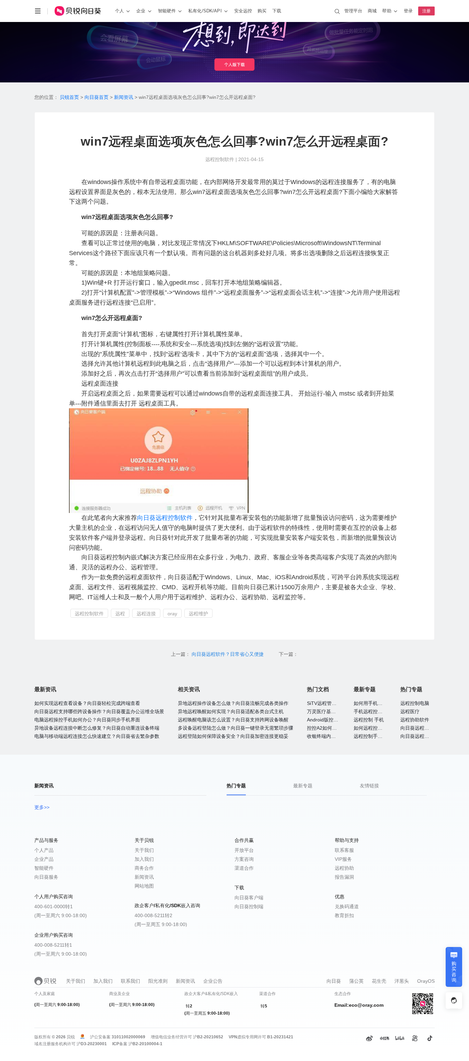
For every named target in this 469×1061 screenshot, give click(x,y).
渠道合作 (244, 868)
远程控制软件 (174, 517)
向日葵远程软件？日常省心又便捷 (228, 654)
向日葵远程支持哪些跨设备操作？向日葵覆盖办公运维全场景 (99, 711)
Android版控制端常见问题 (334, 719)
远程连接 (146, 613)
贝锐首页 (69, 97)
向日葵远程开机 (417, 736)
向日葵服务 (46, 877)
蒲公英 (356, 981)
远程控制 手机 (369, 719)
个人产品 (44, 850)
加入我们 (144, 859)
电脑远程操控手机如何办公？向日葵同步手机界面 (87, 719)
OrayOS (426, 981)
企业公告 (212, 981)
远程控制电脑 (414, 703)
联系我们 (130, 981)
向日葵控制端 (249, 906)
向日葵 (146, 517)
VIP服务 (343, 859)
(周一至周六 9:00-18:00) (60, 915)
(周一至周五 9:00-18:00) (161, 924)
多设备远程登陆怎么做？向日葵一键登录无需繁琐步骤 (235, 728)
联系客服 (344, 850)
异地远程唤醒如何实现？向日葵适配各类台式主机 (231, 711)
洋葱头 (401, 981)
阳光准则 (158, 981)
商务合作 (144, 868)
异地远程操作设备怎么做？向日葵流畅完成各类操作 (233, 703)
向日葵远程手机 (417, 728)
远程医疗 (410, 711)
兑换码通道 (347, 906)
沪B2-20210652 (208, 1037)
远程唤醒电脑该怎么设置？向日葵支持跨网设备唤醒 (233, 719)
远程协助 (344, 868)
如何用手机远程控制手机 (380, 703)
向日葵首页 (96, 97)
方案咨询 (244, 859)
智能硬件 (44, 868)
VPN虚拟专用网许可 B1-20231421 (261, 1037)
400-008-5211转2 (153, 915)
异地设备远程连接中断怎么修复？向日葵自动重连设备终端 (96, 728)
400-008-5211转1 (53, 945)
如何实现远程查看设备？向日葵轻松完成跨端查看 (87, 703)
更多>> (41, 807)
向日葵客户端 (249, 897)
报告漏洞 (344, 877)
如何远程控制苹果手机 (378, 728)
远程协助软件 (414, 719)
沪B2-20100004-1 (145, 1043)
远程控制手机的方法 (375, 736)
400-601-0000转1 (53, 906)
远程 (120, 613)
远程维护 (198, 613)
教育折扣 (344, 915)
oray (172, 613)
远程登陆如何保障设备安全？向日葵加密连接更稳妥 (233, 736)
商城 (372, 10)
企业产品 (44, 859)
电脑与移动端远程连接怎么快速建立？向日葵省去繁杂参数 (96, 736)
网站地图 (144, 886)
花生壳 (379, 981)
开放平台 (244, 850)
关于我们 (144, 850)
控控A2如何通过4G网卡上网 (337, 728)
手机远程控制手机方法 (378, 711)
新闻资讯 (123, 97)
